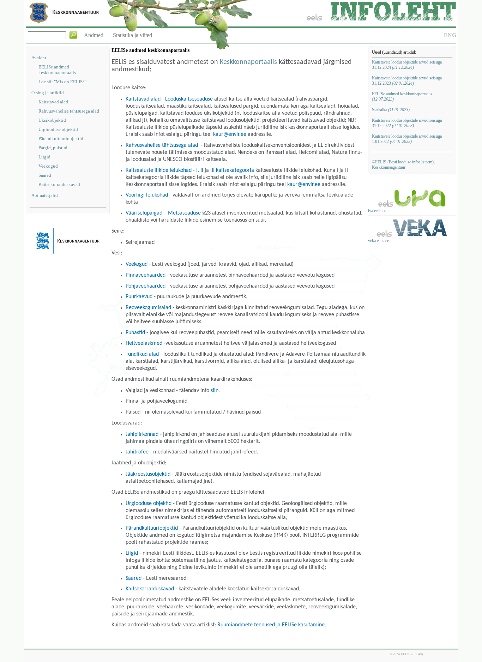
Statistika (391, 109)
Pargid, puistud (52, 147)
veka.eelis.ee (378, 240)
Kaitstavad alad (53, 101)
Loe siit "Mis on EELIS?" (62, 81)
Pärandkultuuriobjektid (60, 138)
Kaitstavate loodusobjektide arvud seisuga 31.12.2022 (407, 123)
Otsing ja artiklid (47, 92)
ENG (450, 35)
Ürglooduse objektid (58, 129)
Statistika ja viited (132, 35)
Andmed (93, 35)
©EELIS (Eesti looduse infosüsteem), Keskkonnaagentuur (403, 165)
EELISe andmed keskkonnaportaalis (57, 69)
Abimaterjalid (44, 195)
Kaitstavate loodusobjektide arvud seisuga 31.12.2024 (407, 65)
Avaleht (38, 57)
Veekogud (48, 166)
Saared (44, 175)
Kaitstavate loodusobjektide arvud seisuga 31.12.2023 (407, 81)
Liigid (44, 157)
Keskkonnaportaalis (248, 62)
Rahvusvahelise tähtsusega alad (68, 111)
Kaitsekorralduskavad (59, 184)
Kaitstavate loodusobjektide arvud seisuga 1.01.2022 (407, 139)
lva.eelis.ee (377, 210)
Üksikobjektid (52, 120)
